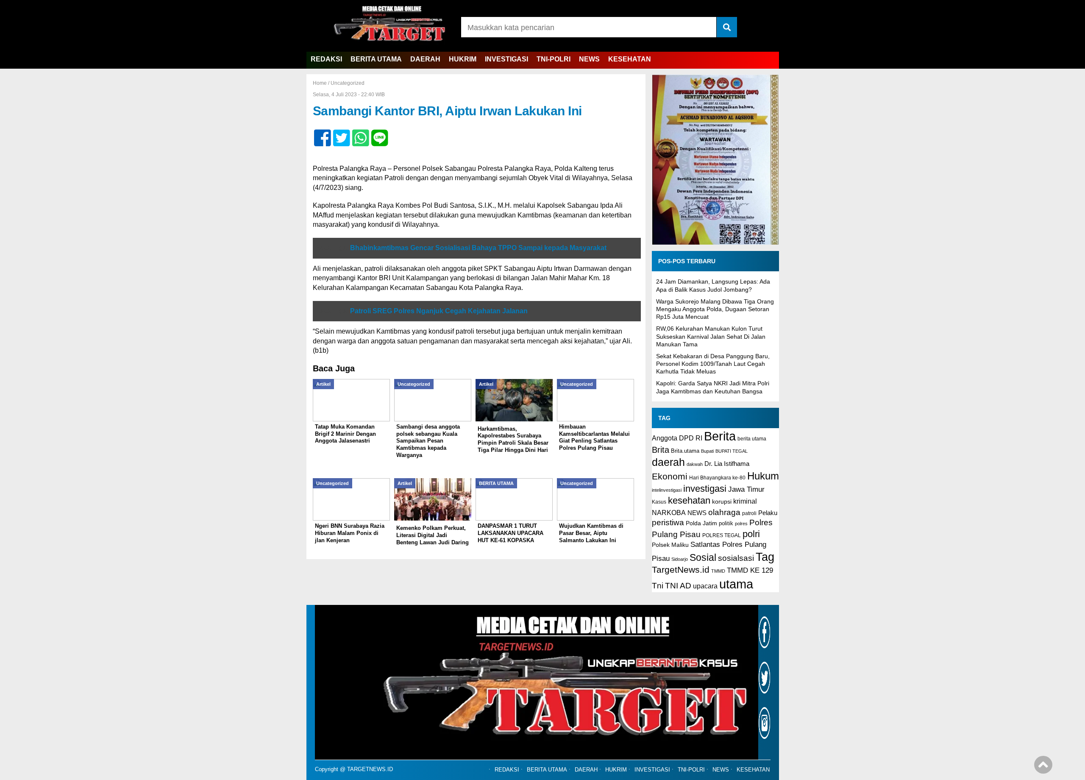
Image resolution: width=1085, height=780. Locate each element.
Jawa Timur (746, 489)
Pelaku (767, 512)
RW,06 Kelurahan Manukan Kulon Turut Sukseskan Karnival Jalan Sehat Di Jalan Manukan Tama (710, 336)
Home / (322, 83)
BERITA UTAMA (376, 59)
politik (726, 523)
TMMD (718, 571)
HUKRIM (462, 59)
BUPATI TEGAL (731, 451)
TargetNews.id (680, 570)
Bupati (707, 451)
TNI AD (678, 585)
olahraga (724, 512)
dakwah (695, 464)
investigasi (704, 488)
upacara (705, 586)
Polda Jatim (701, 523)
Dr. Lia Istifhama (726, 463)
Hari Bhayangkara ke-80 (717, 478)
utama (736, 584)
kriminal (745, 501)
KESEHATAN (629, 59)
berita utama (751, 439)
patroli (749, 513)
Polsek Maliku (670, 545)
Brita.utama (685, 451)
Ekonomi (669, 476)
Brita (660, 449)
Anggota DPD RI (677, 438)
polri (751, 534)
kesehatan (689, 500)
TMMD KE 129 (750, 570)
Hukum (763, 476)
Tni (657, 585)
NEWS (589, 59)
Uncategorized (347, 83)
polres (741, 523)
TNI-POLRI (553, 59)
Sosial (703, 557)
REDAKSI (326, 59)
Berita (720, 436)
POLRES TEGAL (721, 535)
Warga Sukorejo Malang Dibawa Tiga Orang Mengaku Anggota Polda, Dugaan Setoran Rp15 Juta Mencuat (715, 309)
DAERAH (425, 59)
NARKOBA (669, 512)
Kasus (659, 502)
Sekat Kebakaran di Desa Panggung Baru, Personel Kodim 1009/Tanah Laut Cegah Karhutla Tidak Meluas (713, 364)
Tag (765, 556)
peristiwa (668, 522)
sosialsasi (736, 558)
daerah (668, 462)
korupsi (722, 501)
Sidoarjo (679, 559)
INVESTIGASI (506, 59)
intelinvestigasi (667, 490)
